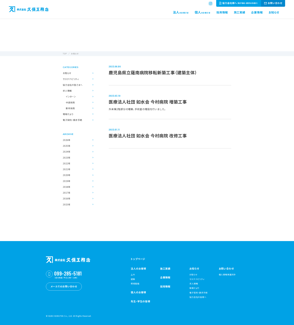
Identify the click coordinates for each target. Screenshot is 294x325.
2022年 (66, 163)
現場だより (68, 114)
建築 (133, 279)
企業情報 (165, 277)
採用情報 (165, 286)
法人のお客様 (138, 268)
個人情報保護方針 (227, 274)
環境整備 (135, 283)
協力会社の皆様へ (197, 297)
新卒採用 (70, 108)
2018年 (66, 186)
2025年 (66, 145)
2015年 (66, 204)
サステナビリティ (71, 79)
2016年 (66, 198)
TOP (65, 53)
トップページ (138, 259)
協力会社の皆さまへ (73, 84)
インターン (71, 96)
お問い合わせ (226, 268)
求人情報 (67, 90)
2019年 (66, 181)
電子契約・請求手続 (72, 119)
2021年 (66, 169)
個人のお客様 (138, 292)
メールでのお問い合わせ (64, 286)
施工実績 (165, 268)
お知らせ (67, 73)
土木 (133, 274)
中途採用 (70, 102)
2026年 (66, 140)
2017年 (66, 192)
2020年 (66, 175)
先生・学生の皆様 (140, 301)
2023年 (66, 157)
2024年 (66, 151)
